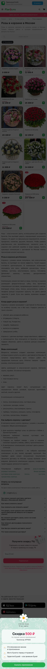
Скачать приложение (23, 665)
